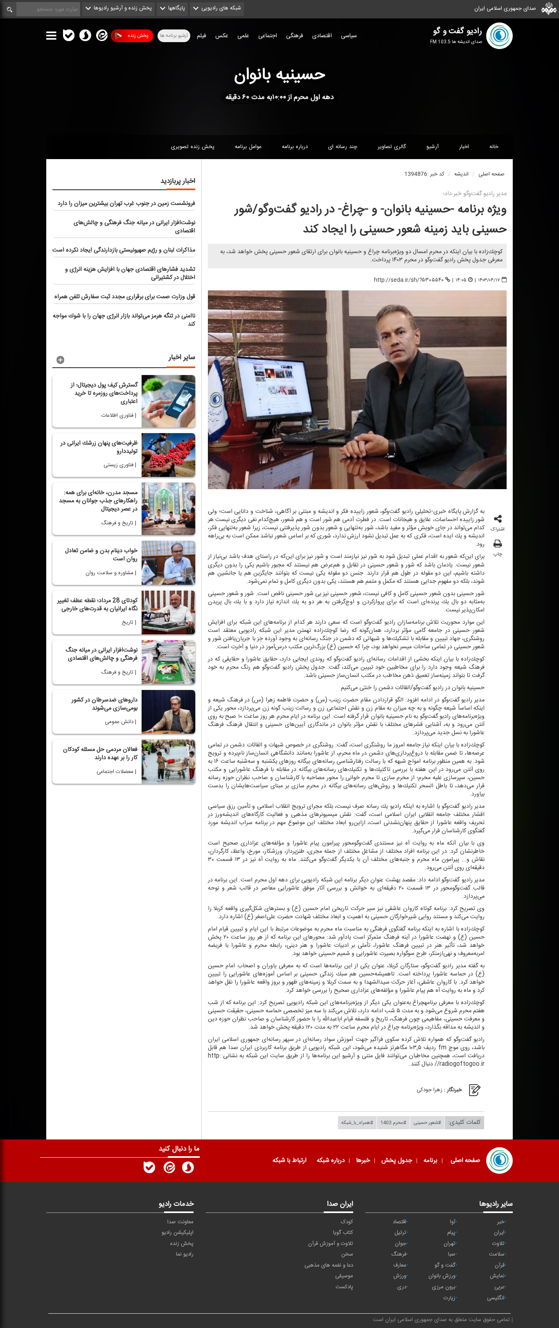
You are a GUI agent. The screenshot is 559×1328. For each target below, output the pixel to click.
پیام (451, 1232)
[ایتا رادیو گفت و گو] (168, 1169)
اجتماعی (267, 36)
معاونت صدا (180, 1222)
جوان (400, 1243)
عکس (221, 36)
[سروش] (85, 37)
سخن (347, 1254)
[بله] (69, 37)
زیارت (449, 1298)
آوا (452, 1222)
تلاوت (498, 1243)
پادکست (344, 1287)
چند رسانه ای (342, 146)
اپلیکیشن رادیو (178, 1232)
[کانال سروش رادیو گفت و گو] (187, 1169)
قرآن (500, 1265)
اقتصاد (399, 1222)
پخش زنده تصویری (192, 146)
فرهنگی (294, 36)
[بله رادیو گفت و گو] (149, 1169)
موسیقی (344, 1276)
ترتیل (400, 1232)
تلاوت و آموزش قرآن (330, 1243)
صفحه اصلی (491, 174)
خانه (493, 146)
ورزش (399, 1276)
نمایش (497, 1276)
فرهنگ (398, 1254)
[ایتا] (101, 37)
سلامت (497, 1254)
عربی (499, 1287)
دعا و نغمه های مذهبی (328, 1265)
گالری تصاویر (392, 146)
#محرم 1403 (393, 1123)
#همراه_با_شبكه (357, 1123)
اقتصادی (322, 36)
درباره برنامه (295, 146)
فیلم (201, 36)
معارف (399, 1265)
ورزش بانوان (441, 1276)
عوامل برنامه (248, 146)
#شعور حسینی (427, 1123)
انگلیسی (496, 1298)
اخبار (464, 146)
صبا (451, 1254)
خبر (501, 1222)
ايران (499, 1232)
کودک (347, 1222)
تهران (449, 1243)
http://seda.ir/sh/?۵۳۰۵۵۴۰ (409, 280)
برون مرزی (443, 1287)
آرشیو (432, 146)
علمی (243, 36)
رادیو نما (185, 1254)
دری (401, 1287)
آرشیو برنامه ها (174, 35)
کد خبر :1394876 (424, 174)
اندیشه (461, 174)
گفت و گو (445, 1265)
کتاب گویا (343, 1232)
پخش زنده (138, 35)
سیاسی (349, 36)
